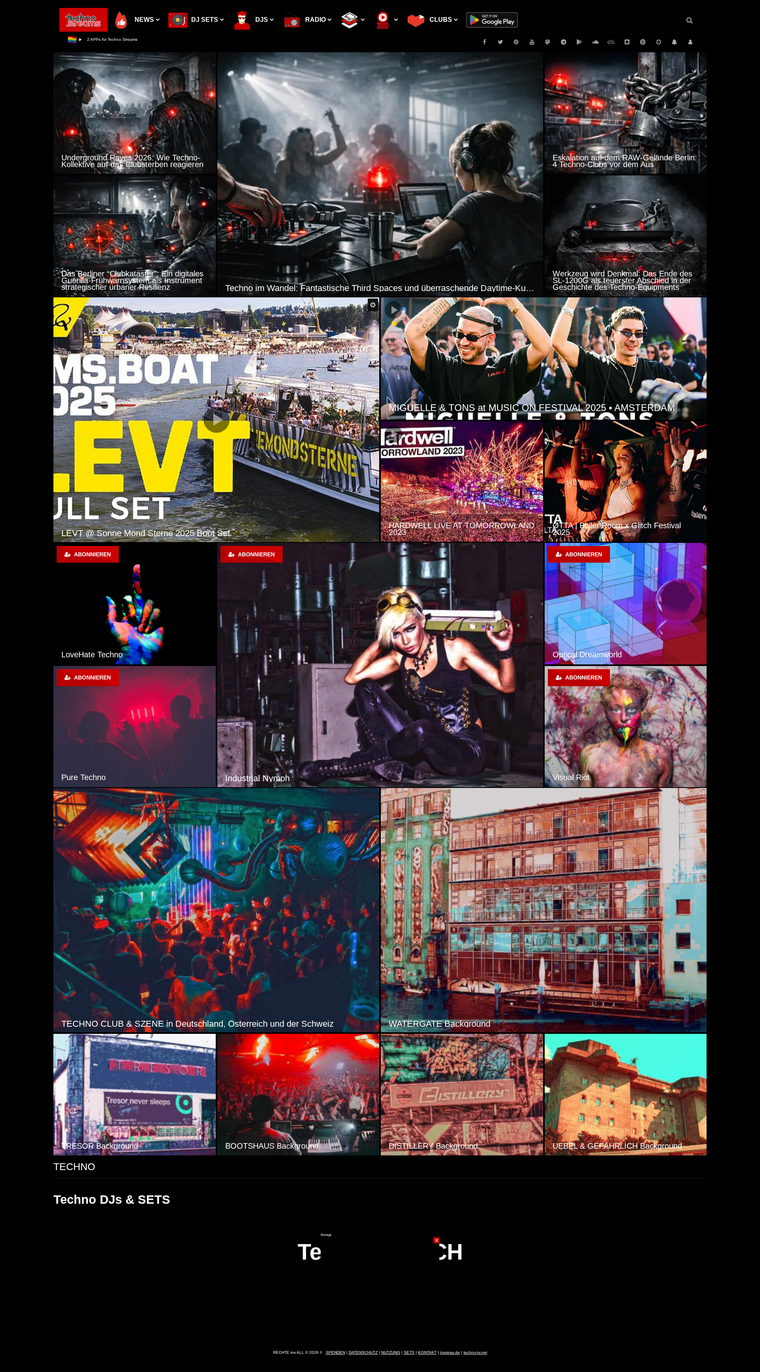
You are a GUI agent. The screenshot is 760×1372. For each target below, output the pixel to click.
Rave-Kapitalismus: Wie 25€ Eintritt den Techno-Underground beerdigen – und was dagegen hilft (622, 280)
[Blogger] (627, 42)
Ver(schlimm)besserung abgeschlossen (122, 39)
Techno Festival (88, 777)
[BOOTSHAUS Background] (298, 1094)
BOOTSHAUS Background (272, 1146)
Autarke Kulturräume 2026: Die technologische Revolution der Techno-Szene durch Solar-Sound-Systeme (380, 288)
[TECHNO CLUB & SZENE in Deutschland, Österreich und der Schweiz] (216, 910)
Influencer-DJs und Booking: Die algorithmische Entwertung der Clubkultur (133, 161)
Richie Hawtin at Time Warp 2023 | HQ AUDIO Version (456, 529)
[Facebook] (484, 42)
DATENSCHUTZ (363, 1352)
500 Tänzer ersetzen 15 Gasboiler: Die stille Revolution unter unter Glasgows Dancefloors (621, 158)
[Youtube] (532, 42)
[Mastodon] (548, 42)
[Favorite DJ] (134, 603)
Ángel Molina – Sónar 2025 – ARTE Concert (145, 533)
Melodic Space (578, 777)
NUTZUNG (390, 1352)
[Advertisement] (380, 1286)
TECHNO (74, 1166)
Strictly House (252, 778)
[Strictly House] (380, 665)
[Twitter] (500, 42)
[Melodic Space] (626, 726)
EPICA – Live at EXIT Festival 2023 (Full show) (488, 407)
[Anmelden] (690, 42)
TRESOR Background (99, 1146)
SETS (409, 1352)
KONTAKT (427, 1352)
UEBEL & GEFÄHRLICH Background (617, 1146)
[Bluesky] (611, 42)
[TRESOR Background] (134, 1094)
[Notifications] (674, 42)
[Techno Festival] (134, 726)
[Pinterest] (516, 42)
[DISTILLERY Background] (462, 1094)
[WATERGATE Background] (544, 910)
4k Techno (571, 654)
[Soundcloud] (595, 42)
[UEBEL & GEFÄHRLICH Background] (626, 1094)
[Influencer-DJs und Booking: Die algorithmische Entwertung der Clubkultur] (134, 113)
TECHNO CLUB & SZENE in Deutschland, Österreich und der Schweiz (197, 1024)
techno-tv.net (475, 1352)
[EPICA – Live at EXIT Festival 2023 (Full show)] (544, 358)
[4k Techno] (626, 603)
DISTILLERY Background (433, 1146)
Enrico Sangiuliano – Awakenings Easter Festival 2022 (623, 529)
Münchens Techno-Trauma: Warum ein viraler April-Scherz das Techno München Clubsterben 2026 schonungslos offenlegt (134, 280)
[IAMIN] (643, 42)
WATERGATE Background (439, 1024)
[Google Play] (579, 42)
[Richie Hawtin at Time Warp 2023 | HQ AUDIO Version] (462, 481)
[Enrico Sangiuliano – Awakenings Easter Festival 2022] (626, 481)
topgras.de (450, 1352)
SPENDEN (335, 1352)
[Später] (659, 42)
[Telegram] (564, 42)
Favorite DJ (81, 654)
